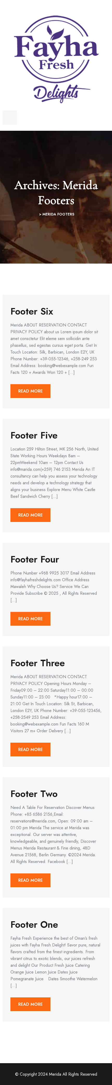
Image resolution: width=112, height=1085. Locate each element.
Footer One (34, 924)
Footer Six (31, 311)
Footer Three (37, 663)
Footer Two (34, 794)
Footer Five (34, 435)
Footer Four (34, 559)
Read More (30, 391)
